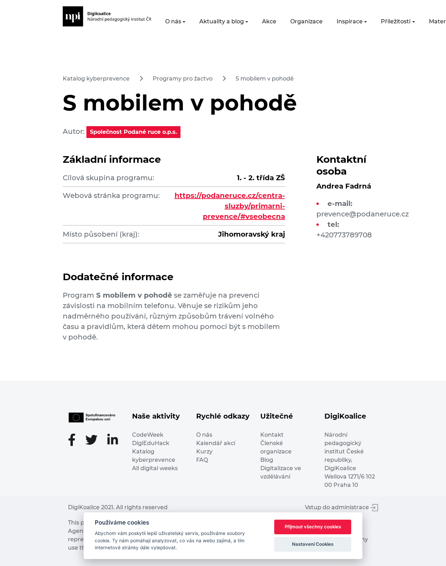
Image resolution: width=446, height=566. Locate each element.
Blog (266, 460)
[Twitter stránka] (95, 441)
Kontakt (272, 434)
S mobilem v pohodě (265, 78)
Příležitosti (395, 21)
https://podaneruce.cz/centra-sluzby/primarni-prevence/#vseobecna (230, 206)
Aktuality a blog (221, 21)
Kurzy (204, 451)
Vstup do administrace (337, 507)
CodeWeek (147, 434)
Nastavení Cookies (312, 544)
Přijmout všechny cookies (313, 526)
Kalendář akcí (215, 443)
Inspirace (350, 21)
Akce (269, 21)
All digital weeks (155, 468)
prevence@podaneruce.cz (362, 214)
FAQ (202, 460)
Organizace (306, 21)
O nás (173, 21)
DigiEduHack (150, 443)
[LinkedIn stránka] (112, 441)
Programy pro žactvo (183, 78)
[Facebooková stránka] (75, 441)
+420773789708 (344, 235)
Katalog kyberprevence (96, 78)
